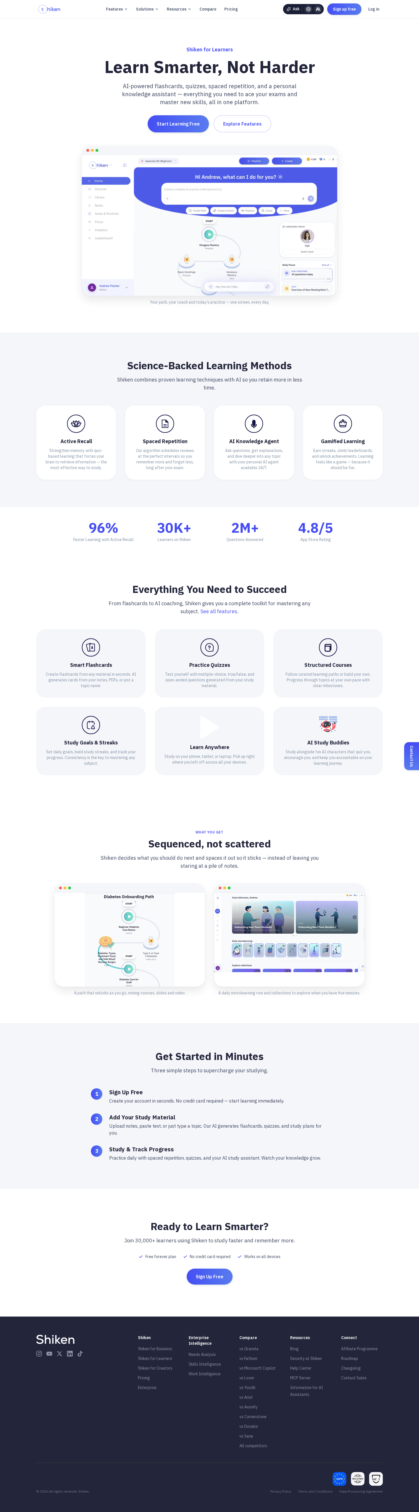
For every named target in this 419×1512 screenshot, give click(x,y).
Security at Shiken (306, 1358)
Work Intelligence (205, 1373)
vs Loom (246, 1377)
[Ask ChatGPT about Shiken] (308, 9)
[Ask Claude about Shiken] (318, 9)
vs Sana (246, 1436)
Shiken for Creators (155, 1368)
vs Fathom (248, 1358)
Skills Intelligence (205, 1364)
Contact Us (411, 756)
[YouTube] (49, 1353)
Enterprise (147, 1387)
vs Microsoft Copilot (257, 1368)
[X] (59, 1353)
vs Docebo (248, 1426)
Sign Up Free (209, 1276)
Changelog (351, 1368)
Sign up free (344, 9)
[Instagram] (39, 1353)
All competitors (253, 1445)
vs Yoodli (247, 1387)
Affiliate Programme (359, 1348)
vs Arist (246, 1397)
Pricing (231, 9)
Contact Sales (354, 1377)
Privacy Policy (280, 1491)
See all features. (219, 611)
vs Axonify (248, 1407)
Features (114, 9)
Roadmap (349, 1358)
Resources (176, 9)
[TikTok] (80, 1353)
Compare (208, 9)
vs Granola (249, 1348)
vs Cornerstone (253, 1416)
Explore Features (242, 124)
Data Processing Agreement (361, 1491)
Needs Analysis (202, 1354)
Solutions (145, 9)
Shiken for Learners (155, 1358)
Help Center (301, 1368)
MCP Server (300, 1377)
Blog (294, 1348)
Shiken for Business (155, 1348)
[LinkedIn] (70, 1353)
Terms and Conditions (315, 1491)
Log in (373, 9)
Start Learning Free (178, 124)
